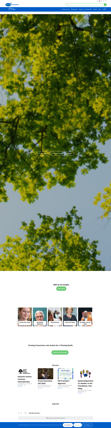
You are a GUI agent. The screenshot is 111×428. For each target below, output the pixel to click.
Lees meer (20, 386)
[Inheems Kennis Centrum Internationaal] (25, 371)
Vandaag (25, 412)
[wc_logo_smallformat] (12, 7)
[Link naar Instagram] (106, 1)
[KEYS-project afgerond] (65, 373)
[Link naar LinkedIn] (102, 1)
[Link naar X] (104, 1)
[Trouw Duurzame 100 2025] (45, 373)
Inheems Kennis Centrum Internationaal (25, 379)
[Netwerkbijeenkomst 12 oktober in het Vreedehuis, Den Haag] (85, 373)
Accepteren (67, 425)
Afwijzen (77, 425)
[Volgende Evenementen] (21, 413)
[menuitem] (65, 9)
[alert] (55, 418)
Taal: (98, 1)
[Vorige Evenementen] (18, 413)
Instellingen (87, 425)
